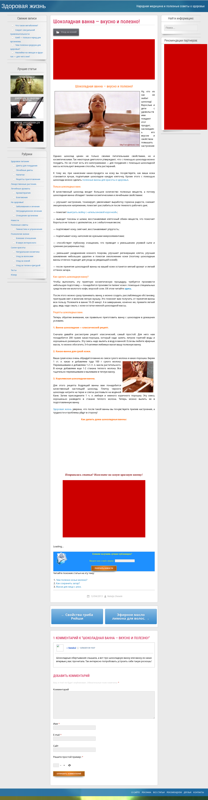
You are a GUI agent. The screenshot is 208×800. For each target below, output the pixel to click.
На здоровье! (17, 202)
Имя (56, 723)
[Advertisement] (104, 59)
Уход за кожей (69, 32)
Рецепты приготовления (28, 179)
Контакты (198, 792)
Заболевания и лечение (28, 206)
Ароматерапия (23, 192)
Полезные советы (19, 224)
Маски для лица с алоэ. (68, 586)
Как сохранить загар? (68, 583)
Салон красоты (18, 247)
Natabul (72, 647)
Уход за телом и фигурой (28, 265)
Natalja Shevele (114, 596)
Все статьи (159, 792)
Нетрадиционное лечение (29, 211)
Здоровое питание (20, 161)
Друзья (187, 792)
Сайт (55, 745)
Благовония (22, 197)
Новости (15, 220)
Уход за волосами (24, 256)
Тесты (14, 270)
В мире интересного (26, 242)
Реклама (146, 792)
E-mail (57, 734)
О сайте (135, 792)
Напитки (20, 174)
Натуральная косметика (27, 251)
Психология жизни (20, 234)
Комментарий (61, 689)
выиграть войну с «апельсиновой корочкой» (92, 212)
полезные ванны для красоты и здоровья (105, 179)
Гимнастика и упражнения (29, 229)
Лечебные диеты (24, 170)
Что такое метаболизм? (26, 25)
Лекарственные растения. (24, 184)
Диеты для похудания (26, 165)
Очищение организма (27, 215)
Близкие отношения (26, 238)
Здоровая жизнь (23, 6)
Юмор (14, 274)
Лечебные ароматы (20, 188)
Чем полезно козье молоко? (71, 579)
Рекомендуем (174, 792)
